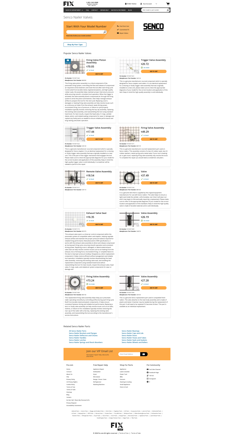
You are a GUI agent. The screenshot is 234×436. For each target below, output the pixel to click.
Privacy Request (71, 403)
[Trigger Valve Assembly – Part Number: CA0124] (129, 66)
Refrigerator (97, 382)
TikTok (151, 375)
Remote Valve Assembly (99, 171)
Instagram (152, 379)
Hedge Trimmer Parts (115, 418)
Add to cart (99, 74)
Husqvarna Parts (135, 411)
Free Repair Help (100, 365)
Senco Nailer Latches (77, 340)
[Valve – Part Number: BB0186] (129, 177)
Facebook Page (154, 372)
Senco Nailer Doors (129, 335)
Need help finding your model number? (78, 35)
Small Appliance (125, 384)
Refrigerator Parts (87, 415)
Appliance (123, 369)
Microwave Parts (132, 415)
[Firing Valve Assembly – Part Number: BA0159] (129, 134)
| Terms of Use (123, 433)
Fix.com (69, 365)
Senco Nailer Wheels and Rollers (135, 342)
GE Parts (126, 411)
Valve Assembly (149, 212)
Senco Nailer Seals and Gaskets (134, 340)
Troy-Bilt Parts (118, 413)
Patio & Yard (124, 387)
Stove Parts (105, 415)
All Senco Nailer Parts (77, 331)
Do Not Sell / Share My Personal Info (77, 400)
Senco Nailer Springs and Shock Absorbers (86, 342)
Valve (144, 171)
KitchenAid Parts (156, 411)
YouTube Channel (154, 369)
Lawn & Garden (125, 371)
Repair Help (104, 10)
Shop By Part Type (75, 44)
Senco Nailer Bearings (130, 331)
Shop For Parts (126, 365)
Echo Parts (109, 411)
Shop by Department (73, 10)
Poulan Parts (108, 413)
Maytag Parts (82, 413)
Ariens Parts (84, 411)
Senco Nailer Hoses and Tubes (134, 338)
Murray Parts (99, 413)
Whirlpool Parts (128, 413)
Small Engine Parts (102, 418)
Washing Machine (98, 384)
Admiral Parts (75, 411)
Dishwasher (97, 371)
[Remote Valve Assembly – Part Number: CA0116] (75, 177)
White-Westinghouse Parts (141, 413)
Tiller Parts (134, 418)
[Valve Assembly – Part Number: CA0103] (129, 282)
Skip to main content (117, 2)
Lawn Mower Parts (155, 415)
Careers (68, 397)
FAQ (87, 10)
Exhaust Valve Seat (96, 212)
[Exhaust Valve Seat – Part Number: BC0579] (75, 219)
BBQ (121, 377)
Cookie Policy (70, 384)
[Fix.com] (69, 3)
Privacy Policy (70, 379)
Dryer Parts (97, 415)
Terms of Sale (70, 389)
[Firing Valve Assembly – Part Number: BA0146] (75, 282)
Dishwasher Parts (156, 413)
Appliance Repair (98, 369)
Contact (94, 10)
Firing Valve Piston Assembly (96, 61)
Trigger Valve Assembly (153, 59)
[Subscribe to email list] (144, 354)
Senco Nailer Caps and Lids (132, 333)
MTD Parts (90, 413)
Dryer (95, 374)
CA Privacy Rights (71, 382)
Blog (130, 10)
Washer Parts (76, 415)
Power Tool (123, 374)
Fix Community (153, 365)
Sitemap (69, 392)
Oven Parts (114, 415)
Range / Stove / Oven (99, 379)
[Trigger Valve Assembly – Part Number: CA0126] (75, 134)
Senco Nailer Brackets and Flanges (83, 333)
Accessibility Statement (74, 405)
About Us (69, 374)
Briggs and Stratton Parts (97, 411)
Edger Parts (126, 418)
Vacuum (122, 379)
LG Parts (74, 413)
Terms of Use (70, 387)
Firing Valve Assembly (152, 127)
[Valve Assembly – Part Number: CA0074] (129, 219)
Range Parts (122, 415)
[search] (168, 9)
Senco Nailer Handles (77, 338)
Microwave (96, 377)
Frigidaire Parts (118, 411)
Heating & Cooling (126, 382)
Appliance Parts (143, 415)
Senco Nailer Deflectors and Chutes (83, 335)
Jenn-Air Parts (146, 411)
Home (68, 369)
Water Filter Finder (118, 10)
